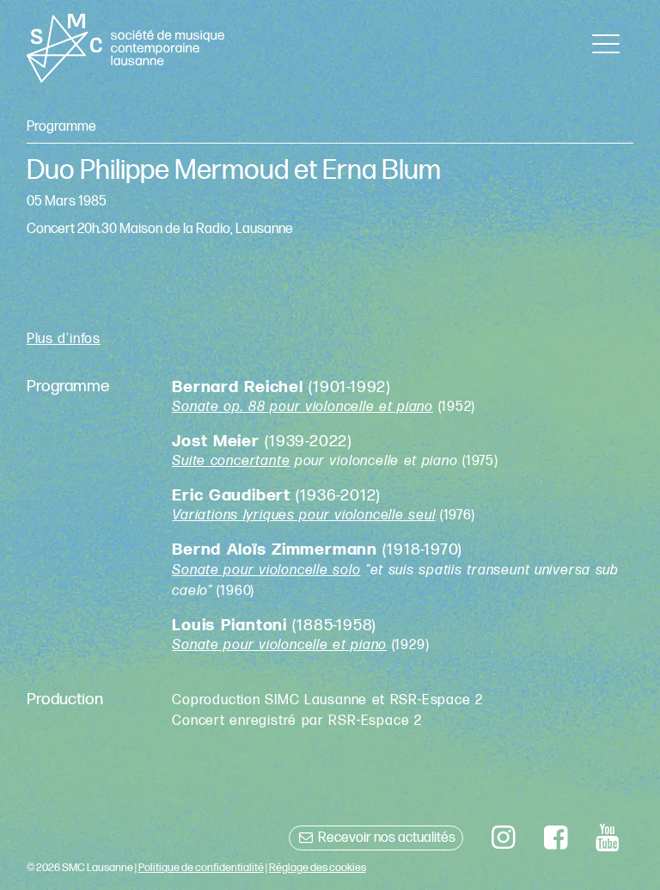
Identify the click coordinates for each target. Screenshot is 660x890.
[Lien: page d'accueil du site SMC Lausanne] (126, 48)
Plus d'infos (64, 339)
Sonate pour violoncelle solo (266, 570)
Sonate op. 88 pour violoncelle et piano (302, 407)
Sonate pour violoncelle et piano (279, 645)
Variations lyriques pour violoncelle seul (303, 515)
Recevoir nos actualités (385, 838)
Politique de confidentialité (201, 868)
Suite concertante (231, 461)
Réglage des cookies (317, 868)
